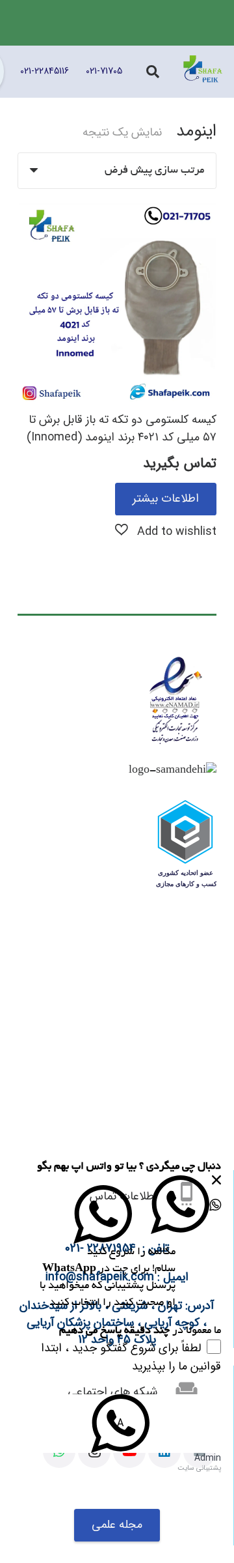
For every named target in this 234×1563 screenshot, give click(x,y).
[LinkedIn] (164, 1451)
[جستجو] (152, 72)
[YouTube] (129, 1451)
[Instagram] (94, 1451)
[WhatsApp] (59, 1451)
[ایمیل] (199, 1451)
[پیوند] (202, 71)
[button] (165, 530)
